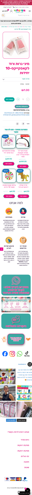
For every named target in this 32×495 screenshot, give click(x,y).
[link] (1, 249)
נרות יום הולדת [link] (13, 26)
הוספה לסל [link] (23, 166)
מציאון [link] (14, 115)
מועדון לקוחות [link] (7, 7)
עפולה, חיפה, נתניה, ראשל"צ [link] (21, 7)
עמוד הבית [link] (27, 26)
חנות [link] (21, 26)
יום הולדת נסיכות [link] (21, 115)
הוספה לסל (9, 99)
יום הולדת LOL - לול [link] (18, 113)
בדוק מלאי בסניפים (22, 106)
